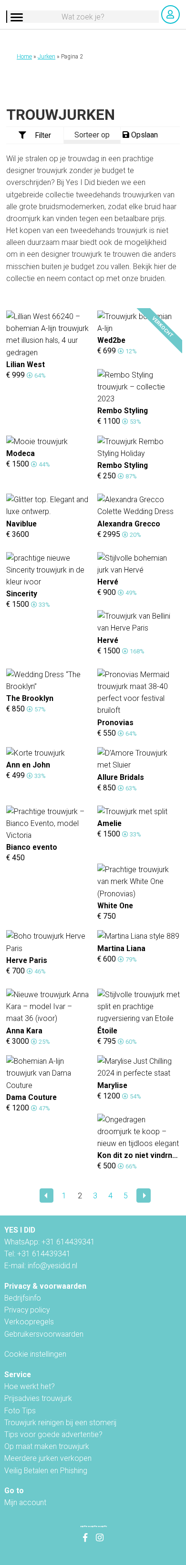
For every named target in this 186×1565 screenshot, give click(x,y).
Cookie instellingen (35, 1354)
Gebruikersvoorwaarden (43, 1334)
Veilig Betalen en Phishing (45, 1470)
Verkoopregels (29, 1321)
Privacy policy (27, 1309)
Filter (43, 135)
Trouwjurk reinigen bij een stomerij (60, 1422)
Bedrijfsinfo (22, 1298)
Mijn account (25, 1502)
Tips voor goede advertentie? (53, 1434)
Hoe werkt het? (29, 1386)
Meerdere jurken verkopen (48, 1458)
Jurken (46, 56)
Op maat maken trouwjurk (46, 1446)
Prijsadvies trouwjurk (38, 1398)
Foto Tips (20, 1410)
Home (24, 56)
